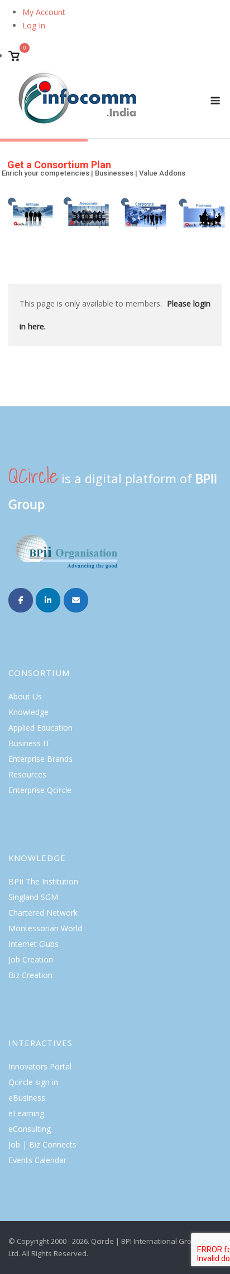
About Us (25, 696)
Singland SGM (33, 897)
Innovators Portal (39, 1066)
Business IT (29, 743)
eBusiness (26, 1097)
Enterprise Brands (40, 758)
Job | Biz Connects (42, 1144)
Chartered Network (43, 912)
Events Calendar (37, 1160)
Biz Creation (30, 975)
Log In (33, 25)
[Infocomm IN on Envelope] (76, 600)
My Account (43, 12)
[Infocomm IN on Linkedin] (48, 600)
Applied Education (40, 727)
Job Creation (30, 959)
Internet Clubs (33, 944)
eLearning (26, 1113)
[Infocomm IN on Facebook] (20, 600)
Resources (27, 774)
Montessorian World (45, 928)
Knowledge (28, 712)
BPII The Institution (43, 881)
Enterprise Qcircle (39, 790)
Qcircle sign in (33, 1082)
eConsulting (29, 1129)
